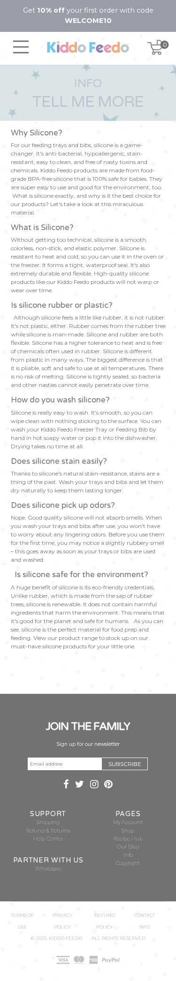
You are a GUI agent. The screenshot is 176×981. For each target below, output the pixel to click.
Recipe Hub (128, 839)
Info (128, 855)
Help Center (48, 839)
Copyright (128, 863)
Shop (128, 831)
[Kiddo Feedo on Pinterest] (108, 785)
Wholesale (48, 869)
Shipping (48, 822)
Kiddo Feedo (65, 938)
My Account (128, 822)
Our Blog (128, 847)
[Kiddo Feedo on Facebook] (66, 785)
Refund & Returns (48, 831)
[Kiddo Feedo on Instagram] (94, 785)
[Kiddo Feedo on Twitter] (79, 785)
